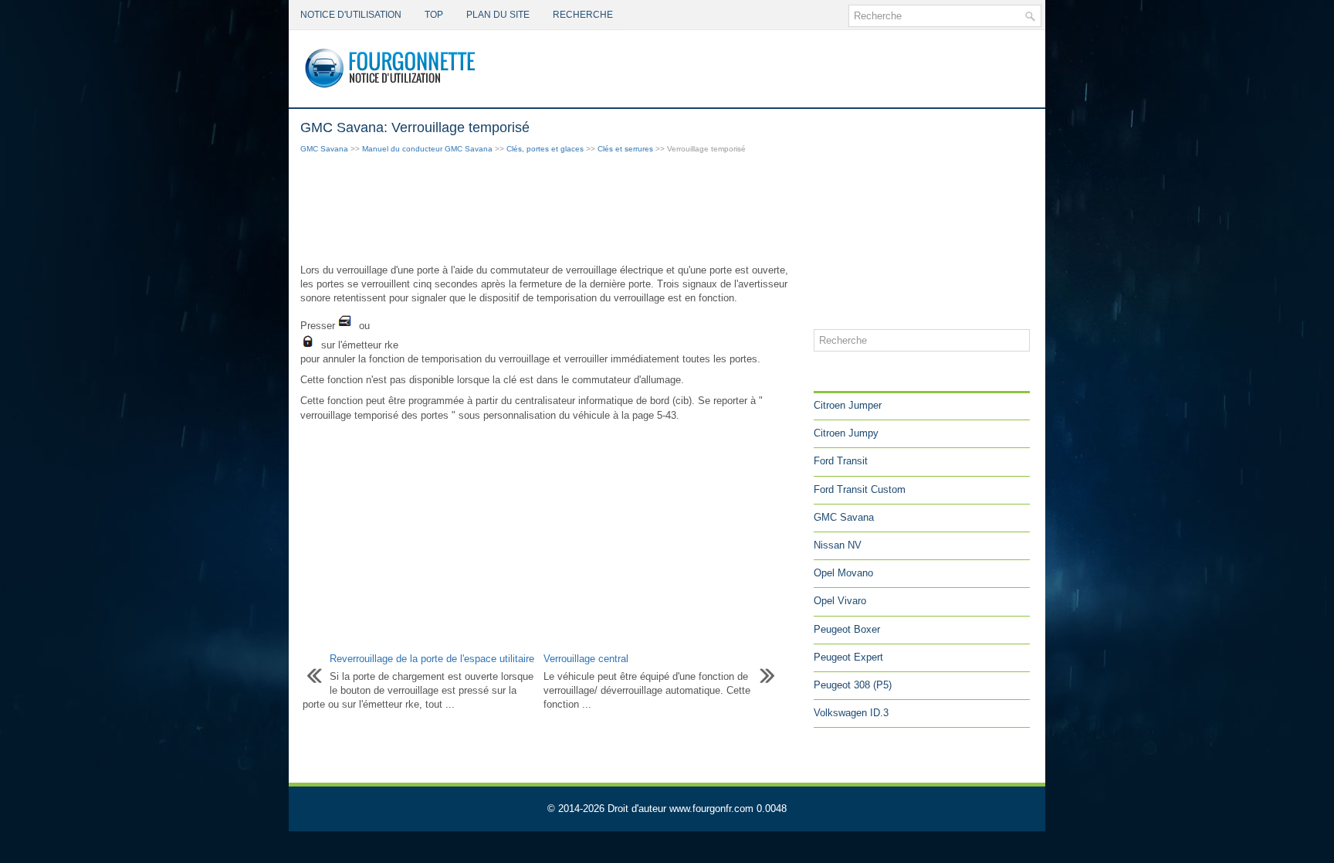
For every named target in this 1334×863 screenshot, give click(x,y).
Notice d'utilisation (350, 14)
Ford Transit (841, 461)
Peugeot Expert (848, 657)
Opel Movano (843, 573)
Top (434, 14)
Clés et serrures (625, 148)
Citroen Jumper (848, 405)
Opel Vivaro (840, 600)
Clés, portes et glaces (545, 148)
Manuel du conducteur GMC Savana (427, 148)
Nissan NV (838, 545)
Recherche (583, 14)
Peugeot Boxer (847, 629)
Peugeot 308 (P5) (853, 685)
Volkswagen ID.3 (851, 713)
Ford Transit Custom (860, 489)
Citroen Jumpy (846, 433)
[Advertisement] (551, 210)
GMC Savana (324, 148)
